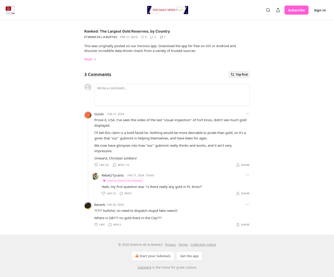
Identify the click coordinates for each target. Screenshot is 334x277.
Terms (183, 244)
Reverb (99, 204)
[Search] (268, 10)
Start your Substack (155, 256)
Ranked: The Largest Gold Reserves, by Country (127, 31)
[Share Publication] (278, 10)
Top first (242, 74)
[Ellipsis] (247, 113)
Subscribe (296, 10)
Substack (144, 267)
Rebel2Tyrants (113, 175)
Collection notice (203, 244)
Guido (99, 114)
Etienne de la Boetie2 (100, 37)
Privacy (170, 244)
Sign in (320, 10)
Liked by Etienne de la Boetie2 (124, 180)
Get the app (189, 256)
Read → (90, 59)
